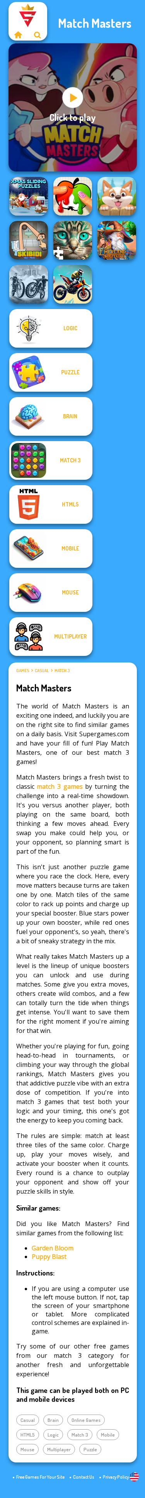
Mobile (108, 1435)
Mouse (27, 1449)
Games (22, 670)
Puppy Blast (49, 1256)
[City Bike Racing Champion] (28, 284)
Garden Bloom (52, 1248)
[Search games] (37, 35)
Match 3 (62, 670)
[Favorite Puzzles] (72, 240)
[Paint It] (72, 196)
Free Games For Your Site (40, 1477)
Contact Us (83, 1477)
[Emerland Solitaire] (116, 240)
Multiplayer (59, 1449)
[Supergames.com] (18, 35)
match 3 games (59, 786)
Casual (42, 670)
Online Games (86, 1420)
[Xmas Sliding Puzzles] (28, 196)
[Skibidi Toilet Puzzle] (28, 240)
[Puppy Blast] (116, 196)
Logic (53, 1435)
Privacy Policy (116, 1477)
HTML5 (27, 1435)
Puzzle (90, 1449)
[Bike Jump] (72, 284)
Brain (53, 1420)
